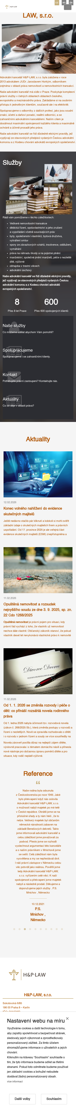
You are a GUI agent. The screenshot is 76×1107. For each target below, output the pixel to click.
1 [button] (14, 929)
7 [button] (46, 929)
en (64, 2)
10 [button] (62, 929)
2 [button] (19, 929)
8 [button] (51, 929)
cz (56, 2)
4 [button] (30, 929)
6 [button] (40, 929)
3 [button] (25, 929)
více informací (15, 1081)
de (71, 2)
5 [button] (35, 929)
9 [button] (56, 929)
